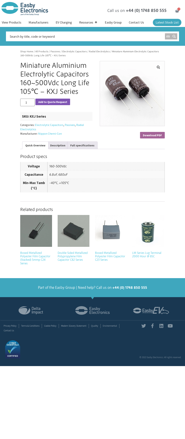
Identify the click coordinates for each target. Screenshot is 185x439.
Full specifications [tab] (82, 145)
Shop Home (26, 51)
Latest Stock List (167, 22)
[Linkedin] (161, 326)
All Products (41, 51)
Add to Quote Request (52, 102)
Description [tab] (57, 145)
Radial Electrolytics (99, 51)
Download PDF (152, 135)
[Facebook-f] (152, 326)
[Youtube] (170, 326)
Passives (55, 51)
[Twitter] (143, 326)
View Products (11, 22)
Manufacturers (38, 22)
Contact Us (136, 22)
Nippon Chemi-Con (50, 133)
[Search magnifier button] (174, 36)
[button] (158, 67)
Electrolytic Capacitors (74, 51)
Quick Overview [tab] (35, 145)
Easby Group (113, 22)
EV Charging (64, 22)
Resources (86, 22)
